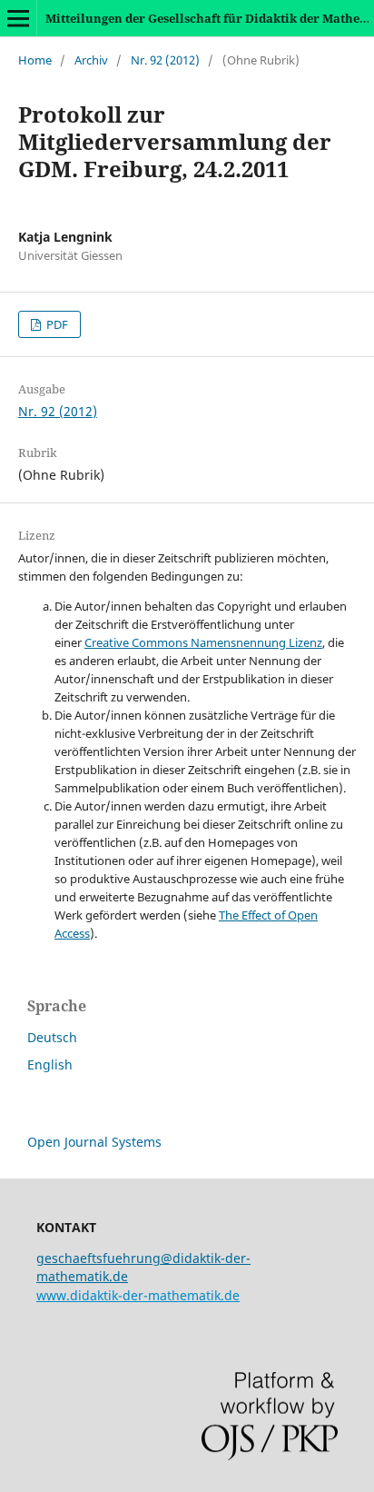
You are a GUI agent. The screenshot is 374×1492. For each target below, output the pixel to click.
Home (35, 60)
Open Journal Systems (94, 1141)
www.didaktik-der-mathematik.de (138, 1295)
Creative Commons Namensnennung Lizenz (203, 642)
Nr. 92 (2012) (165, 60)
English (50, 1064)
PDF (56, 324)
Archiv (91, 60)
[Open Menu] (18, 18)
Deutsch (52, 1037)
